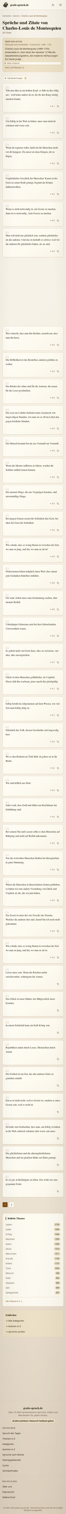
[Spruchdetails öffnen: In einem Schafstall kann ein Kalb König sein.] (33, 1028)
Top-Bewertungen (15, 78)
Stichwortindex (10, 1470)
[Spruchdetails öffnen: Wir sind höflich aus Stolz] (33, 786)
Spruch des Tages (11, 1433)
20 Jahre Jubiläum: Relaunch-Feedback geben (33, 1421)
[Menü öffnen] (60, 5)
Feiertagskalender (11, 1460)
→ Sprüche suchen (15, 1331)
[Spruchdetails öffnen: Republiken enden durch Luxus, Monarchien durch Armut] (33, 1052)
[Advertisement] (33, 291)
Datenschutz (8, 1497)
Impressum (8, 1491)
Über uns (7, 1486)
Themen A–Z (8, 1438)
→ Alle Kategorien (15, 1320)
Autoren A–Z (8, 1449)
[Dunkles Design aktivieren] (53, 5)
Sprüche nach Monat (13, 1454)
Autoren (16, 16)
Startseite (6, 16)
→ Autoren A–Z (13, 1326)
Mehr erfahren (13, 63)
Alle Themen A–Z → (14, 1301)
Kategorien (8, 1444)
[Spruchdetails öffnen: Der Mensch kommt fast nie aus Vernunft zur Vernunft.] (33, 446)
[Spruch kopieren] (58, 106)
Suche (5, 1465)
